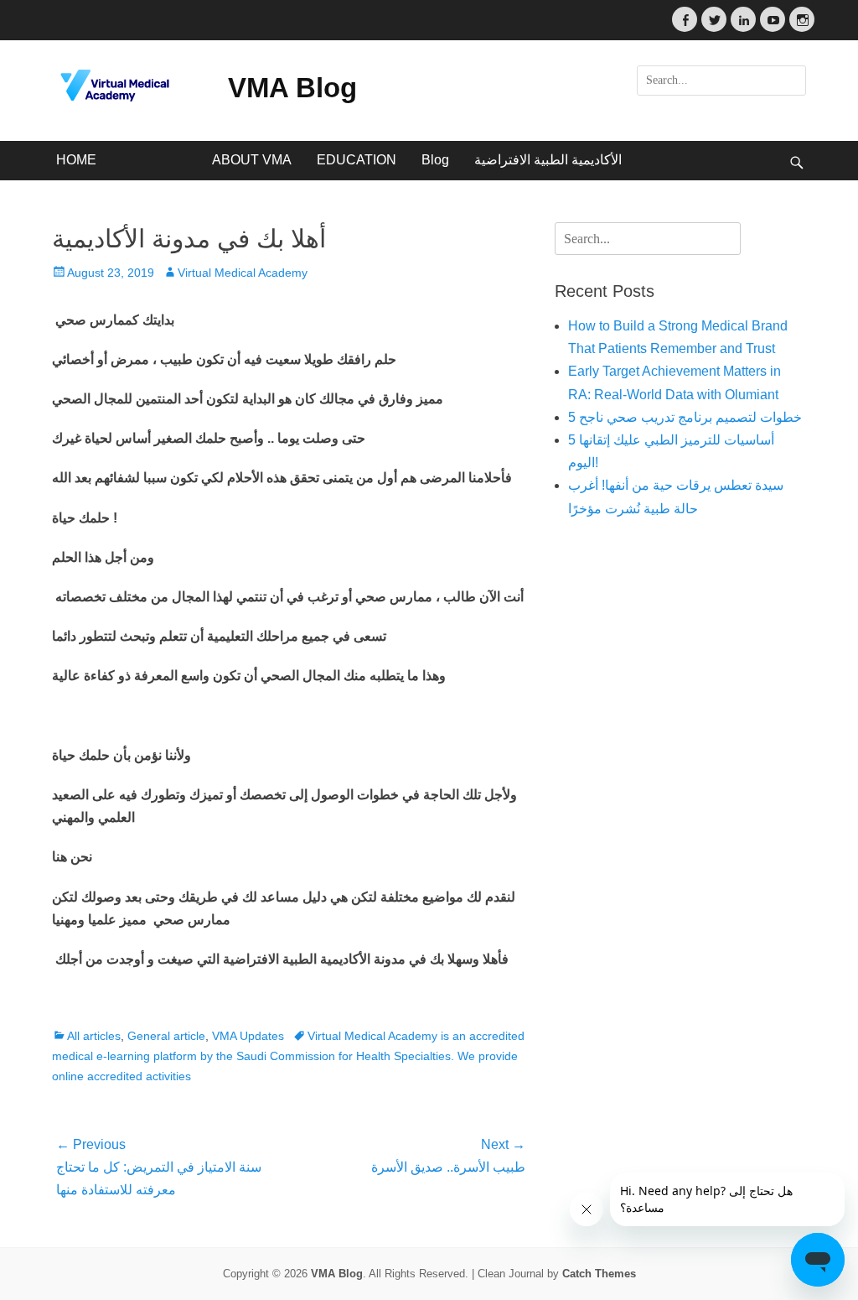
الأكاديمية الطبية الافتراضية (548, 160)
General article (166, 1036)
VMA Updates (248, 1036)
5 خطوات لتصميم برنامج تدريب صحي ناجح (685, 417)
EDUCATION (356, 160)
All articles (94, 1036)
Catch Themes (599, 1273)
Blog (435, 160)
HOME (76, 160)
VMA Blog (292, 87)
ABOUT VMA (252, 160)
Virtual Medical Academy (243, 272)
